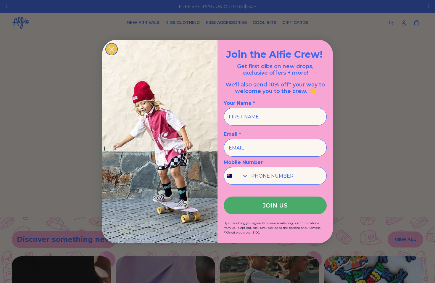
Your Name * (239, 103)
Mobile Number (243, 162)
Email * (232, 134)
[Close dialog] (111, 49)
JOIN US (275, 205)
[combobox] (236, 175)
